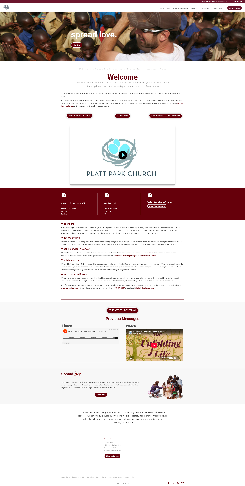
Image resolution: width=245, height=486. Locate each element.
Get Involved (205, 8)
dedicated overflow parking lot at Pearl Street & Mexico (135, 255)
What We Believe (70, 237)
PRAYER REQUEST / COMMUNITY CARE (165, 116)
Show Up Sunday (234, 8)
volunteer (76, 45)
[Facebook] (232, 1)
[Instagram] (238, 1)
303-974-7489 (207, 1)
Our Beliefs (90, 477)
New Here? (193, 8)
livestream (150, 253)
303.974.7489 (108, 442)
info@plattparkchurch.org (144, 288)
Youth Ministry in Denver (75, 260)
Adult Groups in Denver (74, 274)
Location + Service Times (180, 8)
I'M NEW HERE (122, 116)
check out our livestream (70, 288)
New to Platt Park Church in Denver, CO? (73, 477)
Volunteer (107, 211)
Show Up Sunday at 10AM (73, 203)
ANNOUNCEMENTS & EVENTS (79, 116)
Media (221, 8)
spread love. (94, 34)
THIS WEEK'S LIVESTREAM (122, 310)
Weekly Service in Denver (75, 248)
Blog (133, 477)
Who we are (67, 223)
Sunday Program (165, 8)
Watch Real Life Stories (157, 206)
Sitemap (127, 477)
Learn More (101, 394)
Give (215, 8)
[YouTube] (241, 1)
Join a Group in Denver (115, 477)
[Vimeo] (235, 1)
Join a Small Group (111, 208)
